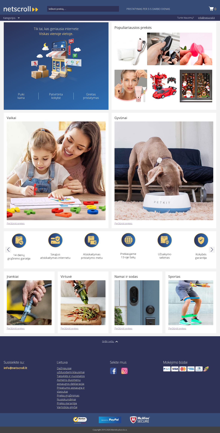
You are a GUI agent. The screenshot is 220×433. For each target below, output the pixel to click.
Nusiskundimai (66, 399)
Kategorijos (9, 18)
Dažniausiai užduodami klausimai (71, 370)
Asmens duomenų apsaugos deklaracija (70, 382)
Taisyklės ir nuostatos (71, 376)
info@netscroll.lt (206, 17)
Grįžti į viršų (108, 341)
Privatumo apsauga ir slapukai (71, 390)
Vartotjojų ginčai (67, 407)
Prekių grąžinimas (68, 395)
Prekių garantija (67, 403)
